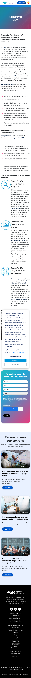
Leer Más (8, 487)
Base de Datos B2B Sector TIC (15, 618)
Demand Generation (15, 613)
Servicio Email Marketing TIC (15, 620)
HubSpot (15, 646)
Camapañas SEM (15, 641)
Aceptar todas (15, 360)
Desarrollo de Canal (15, 655)
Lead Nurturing (15, 644)
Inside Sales (15, 617)
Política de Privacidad (18, 396)
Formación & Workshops (15, 630)
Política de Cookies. (18, 352)
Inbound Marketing (15, 643)
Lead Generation (15, 615)
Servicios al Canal (15, 651)
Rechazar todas (15, 364)
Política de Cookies (13, 674)
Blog (15, 635)
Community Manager (15, 647)
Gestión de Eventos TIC (15, 625)
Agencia (15, 632)
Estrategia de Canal (15, 653)
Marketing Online (15, 638)
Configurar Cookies (15, 356)
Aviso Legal (5, 674)
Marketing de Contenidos (15, 621)
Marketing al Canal (15, 656)
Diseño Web (15, 627)
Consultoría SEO (15, 640)
